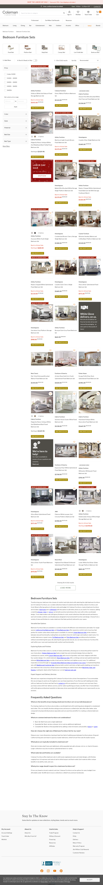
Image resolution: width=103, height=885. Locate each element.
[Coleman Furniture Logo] (10, 15)
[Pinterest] (61, 872)
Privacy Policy (44, 881)
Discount (54, 836)
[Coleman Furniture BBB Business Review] (51, 865)
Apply (15, 107)
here (69, 881)
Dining (23, 25)
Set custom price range (11, 97)
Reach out (35, 464)
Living (14, 25)
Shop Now (42, 176)
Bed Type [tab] (7, 141)
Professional (34, 20)
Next (98, 48)
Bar (30, 25)
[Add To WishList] (50, 70)
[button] (69, 13)
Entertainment (40, 25)
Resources (69, 20)
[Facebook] (41, 872)
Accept (90, 879)
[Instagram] (48, 872)
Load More (65, 588)
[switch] (35, 60)
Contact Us (97, 6)
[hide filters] (7, 60)
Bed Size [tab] (7, 134)
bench (90, 726)
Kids (50, 25)
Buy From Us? (31, 836)
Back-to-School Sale (37, 100)
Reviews (78, 853)
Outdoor (58, 25)
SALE (90, 26)
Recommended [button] (84, 60)
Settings (7, 833)
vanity (96, 726)
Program (54, 833)
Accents (68, 25)
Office (77, 25)
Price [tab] (6, 68)
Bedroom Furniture (8, 31)
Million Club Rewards (52, 20)
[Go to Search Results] (64, 13)
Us (27, 833)
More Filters (6, 146)
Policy (77, 843)
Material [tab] (7, 128)
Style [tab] (6, 121)
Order (5, 836)
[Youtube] (54, 872)
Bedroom (5, 25)
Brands (98, 25)
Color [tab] (6, 114)
